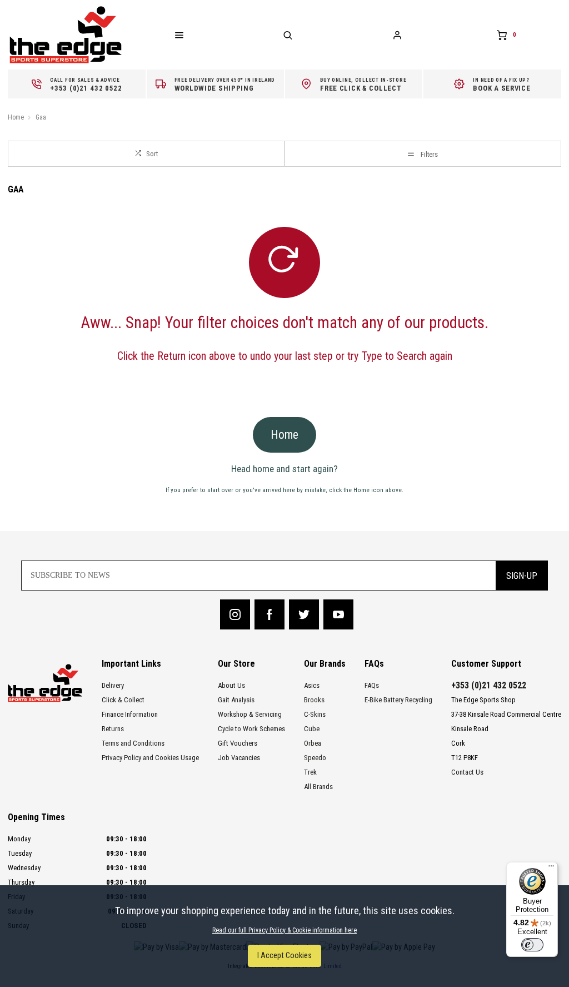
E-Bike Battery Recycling (398, 700)
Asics (312, 685)
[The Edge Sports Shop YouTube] (338, 614)
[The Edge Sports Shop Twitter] (304, 614)
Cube (312, 729)
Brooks (314, 700)
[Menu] (551, 868)
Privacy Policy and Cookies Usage (150, 757)
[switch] (532, 944)
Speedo (315, 757)
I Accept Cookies (284, 955)
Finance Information (130, 714)
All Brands (318, 786)
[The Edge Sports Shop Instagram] (235, 614)
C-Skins (315, 714)
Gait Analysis (236, 700)
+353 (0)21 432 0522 (488, 685)
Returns (113, 729)
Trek (310, 772)
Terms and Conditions (133, 743)
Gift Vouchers (237, 743)
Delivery (113, 685)
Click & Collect (123, 700)
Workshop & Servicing (250, 714)
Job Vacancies (239, 757)
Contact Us (467, 772)
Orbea (312, 743)
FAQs (372, 685)
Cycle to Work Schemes (251, 729)
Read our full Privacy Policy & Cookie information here (284, 930)
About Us (231, 685)
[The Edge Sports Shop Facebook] (269, 614)
